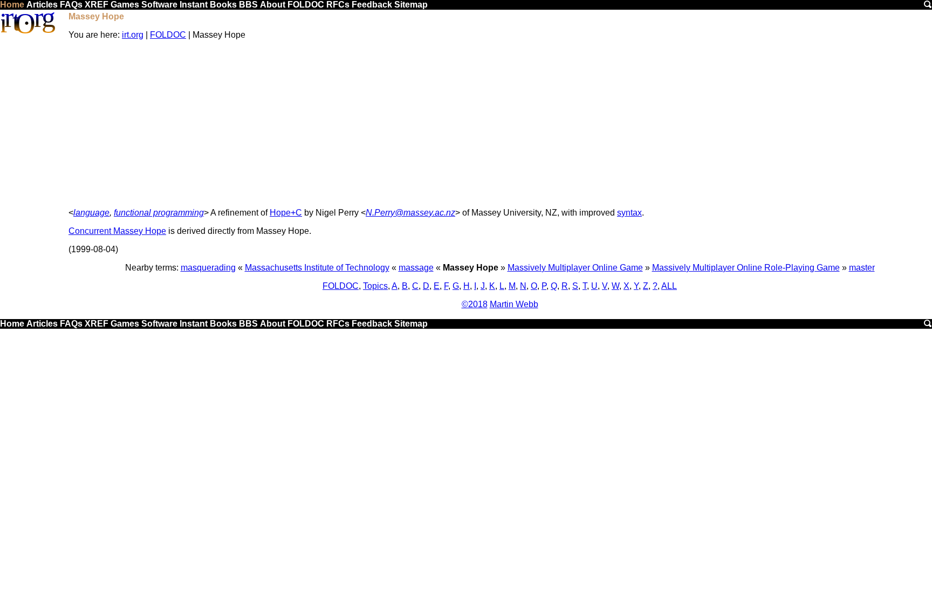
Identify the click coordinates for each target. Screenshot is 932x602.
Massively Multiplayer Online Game (575, 267)
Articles (42, 4)
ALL (669, 285)
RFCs (338, 4)
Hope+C (286, 212)
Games (125, 4)
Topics (375, 285)
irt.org (132, 34)
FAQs (71, 4)
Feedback (372, 4)
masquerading (208, 267)
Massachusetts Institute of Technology (317, 267)
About (272, 4)
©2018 (475, 304)
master (862, 267)
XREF (96, 4)
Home (12, 4)
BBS (248, 4)
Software (159, 4)
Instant (194, 4)
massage (416, 267)
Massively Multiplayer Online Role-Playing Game (746, 267)
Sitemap (411, 4)
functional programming (159, 212)
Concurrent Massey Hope (117, 231)
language (91, 212)
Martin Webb (514, 304)
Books (223, 4)
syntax (629, 212)
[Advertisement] (500, 124)
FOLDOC (305, 4)
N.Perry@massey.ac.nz (410, 212)
